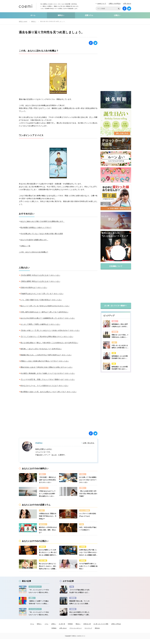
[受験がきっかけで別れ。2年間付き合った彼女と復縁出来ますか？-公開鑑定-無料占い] (106, 334)
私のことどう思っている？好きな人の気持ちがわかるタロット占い (45, 306)
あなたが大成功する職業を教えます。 (34, 240)
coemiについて (101, 3)
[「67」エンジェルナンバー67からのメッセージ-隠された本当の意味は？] (23, 589)
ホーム (33, 15)
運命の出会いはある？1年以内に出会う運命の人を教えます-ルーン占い (47, 367)
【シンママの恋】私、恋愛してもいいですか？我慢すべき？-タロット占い (48, 379)
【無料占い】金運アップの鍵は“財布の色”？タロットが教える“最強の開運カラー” (39, 602)
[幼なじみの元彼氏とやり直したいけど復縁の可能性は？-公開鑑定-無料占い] (63, 612)
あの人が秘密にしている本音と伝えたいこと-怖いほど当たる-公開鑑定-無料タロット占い (48, 552)
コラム (46, 624)
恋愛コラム (89, 15)
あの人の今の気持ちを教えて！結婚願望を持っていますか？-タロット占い (48, 318)
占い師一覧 (62, 624)
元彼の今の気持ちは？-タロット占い (34, 287)
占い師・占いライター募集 (101, 624)
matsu (38, 442)
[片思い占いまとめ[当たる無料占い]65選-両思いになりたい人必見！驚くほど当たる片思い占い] (106, 345)
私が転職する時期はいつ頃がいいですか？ (36, 227)
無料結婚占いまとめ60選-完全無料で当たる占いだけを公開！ (120, 368)
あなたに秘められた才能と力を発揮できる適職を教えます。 (43, 221)
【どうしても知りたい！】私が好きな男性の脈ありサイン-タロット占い (47, 336)
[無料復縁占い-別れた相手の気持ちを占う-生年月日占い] (106, 323)
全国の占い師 (87, 624)
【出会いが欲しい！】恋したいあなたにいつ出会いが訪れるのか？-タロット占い (50, 330)
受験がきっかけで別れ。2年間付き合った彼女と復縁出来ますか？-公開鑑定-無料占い (120, 336)
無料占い (61, 15)
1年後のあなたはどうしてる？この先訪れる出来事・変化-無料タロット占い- (47, 493)
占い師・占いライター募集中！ (115, 305)
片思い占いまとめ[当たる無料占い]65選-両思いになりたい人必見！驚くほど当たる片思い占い (120, 347)
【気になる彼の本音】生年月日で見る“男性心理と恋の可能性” (88, 493)
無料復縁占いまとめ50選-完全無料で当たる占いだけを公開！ (120, 357)
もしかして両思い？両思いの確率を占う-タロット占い (40, 324)
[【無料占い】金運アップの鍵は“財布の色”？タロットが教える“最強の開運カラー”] (23, 601)
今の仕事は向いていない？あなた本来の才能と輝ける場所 (42, 234)
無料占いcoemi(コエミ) (78, 636)
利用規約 (70, 624)
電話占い (78, 624)
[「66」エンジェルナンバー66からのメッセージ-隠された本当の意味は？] (23, 612)
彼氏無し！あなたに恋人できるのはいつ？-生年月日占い (41, 349)
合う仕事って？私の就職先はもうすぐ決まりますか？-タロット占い (88, 479)
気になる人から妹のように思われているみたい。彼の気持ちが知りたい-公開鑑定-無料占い (48, 566)
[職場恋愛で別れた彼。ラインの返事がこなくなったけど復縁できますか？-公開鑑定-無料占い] (63, 601)
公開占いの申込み (116, 624)
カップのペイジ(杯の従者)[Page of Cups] (87, 515)
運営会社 (97, 628)
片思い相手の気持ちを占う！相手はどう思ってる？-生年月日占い (44, 312)
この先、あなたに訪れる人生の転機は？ (33, 252)
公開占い (117, 15)
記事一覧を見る (88, 443)
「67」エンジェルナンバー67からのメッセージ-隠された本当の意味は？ (39, 591)
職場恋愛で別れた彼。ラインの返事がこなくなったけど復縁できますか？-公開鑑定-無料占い (79, 602)
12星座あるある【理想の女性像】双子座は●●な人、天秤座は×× (47, 516)
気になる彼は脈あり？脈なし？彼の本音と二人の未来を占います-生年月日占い (49, 343)
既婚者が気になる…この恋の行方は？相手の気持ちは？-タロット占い (46, 355)
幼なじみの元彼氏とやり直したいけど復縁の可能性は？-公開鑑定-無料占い (79, 613)
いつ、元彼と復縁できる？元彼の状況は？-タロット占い (41, 300)
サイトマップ (88, 628)
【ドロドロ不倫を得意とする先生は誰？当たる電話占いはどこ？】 (79, 591)
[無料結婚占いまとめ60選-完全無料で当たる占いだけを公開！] (106, 366)
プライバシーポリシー (75, 628)
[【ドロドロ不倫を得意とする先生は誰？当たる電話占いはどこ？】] (63, 589)
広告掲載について (115, 266)
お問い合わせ (127, 3)
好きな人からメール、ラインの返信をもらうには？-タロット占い (44, 385)
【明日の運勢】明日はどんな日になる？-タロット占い (40, 281)
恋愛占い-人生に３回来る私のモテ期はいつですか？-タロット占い (45, 361)
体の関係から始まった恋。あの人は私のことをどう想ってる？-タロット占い (49, 392)
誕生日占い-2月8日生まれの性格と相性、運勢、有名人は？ (48, 529)
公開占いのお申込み (115, 3)
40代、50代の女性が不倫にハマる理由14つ (88, 528)
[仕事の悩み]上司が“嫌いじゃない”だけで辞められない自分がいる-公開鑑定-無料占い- (88, 552)
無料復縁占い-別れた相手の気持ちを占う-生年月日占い (120, 325)
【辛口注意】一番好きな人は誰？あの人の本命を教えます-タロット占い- (47, 479)
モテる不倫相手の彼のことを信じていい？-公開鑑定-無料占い (88, 566)
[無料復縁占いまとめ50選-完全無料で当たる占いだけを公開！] (106, 355)
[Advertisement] (39, 414)
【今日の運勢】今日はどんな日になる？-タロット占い (40, 275)
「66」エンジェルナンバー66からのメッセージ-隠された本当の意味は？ (39, 613)
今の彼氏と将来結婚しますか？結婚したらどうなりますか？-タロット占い (48, 373)
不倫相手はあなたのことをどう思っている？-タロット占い (42, 294)
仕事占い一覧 (25, 246)
